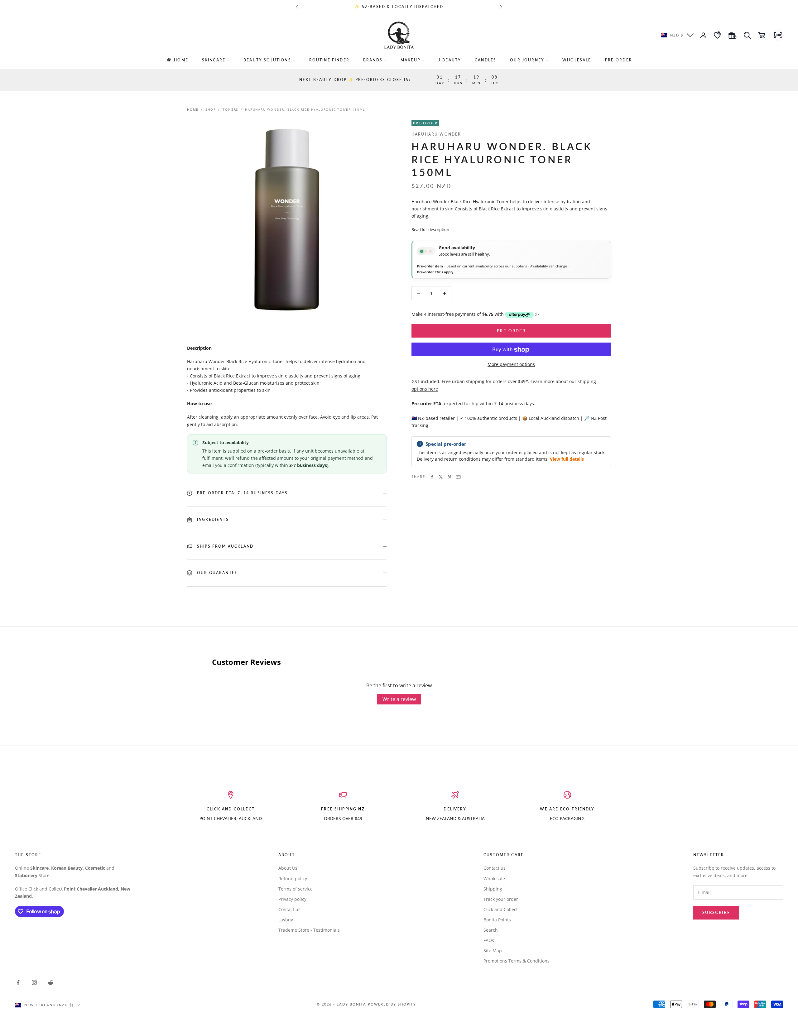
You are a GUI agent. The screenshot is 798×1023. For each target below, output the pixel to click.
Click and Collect (500, 909)
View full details (567, 459)
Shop (210, 109)
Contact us (289, 909)
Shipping (492, 889)
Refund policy (292, 878)
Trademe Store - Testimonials (309, 930)
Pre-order (511, 330)
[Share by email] (458, 476)
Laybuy (285, 920)
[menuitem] (177, 60)
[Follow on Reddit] (50, 982)
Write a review (399, 699)
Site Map (492, 950)
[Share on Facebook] (432, 476)
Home (193, 109)
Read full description (430, 229)
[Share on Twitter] (440, 476)
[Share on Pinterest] (449, 476)
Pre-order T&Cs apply (435, 272)
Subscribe (716, 912)
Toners (230, 109)
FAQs (488, 940)
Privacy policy (292, 899)
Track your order (500, 899)
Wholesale (494, 878)
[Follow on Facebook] (18, 982)
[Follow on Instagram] (34, 982)
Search (490, 930)
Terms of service (295, 889)
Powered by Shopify (392, 1004)
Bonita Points (497, 920)
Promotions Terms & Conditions (516, 961)
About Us (287, 868)
